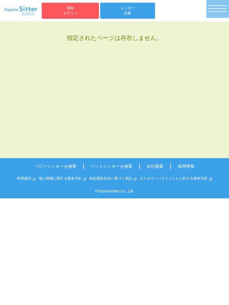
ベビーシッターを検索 (55, 166)
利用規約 (24, 178)
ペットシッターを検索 (111, 166)
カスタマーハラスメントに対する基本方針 (174, 178)
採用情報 (186, 166)
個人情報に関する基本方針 (60, 178)
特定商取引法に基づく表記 (110, 178)
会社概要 (155, 166)
